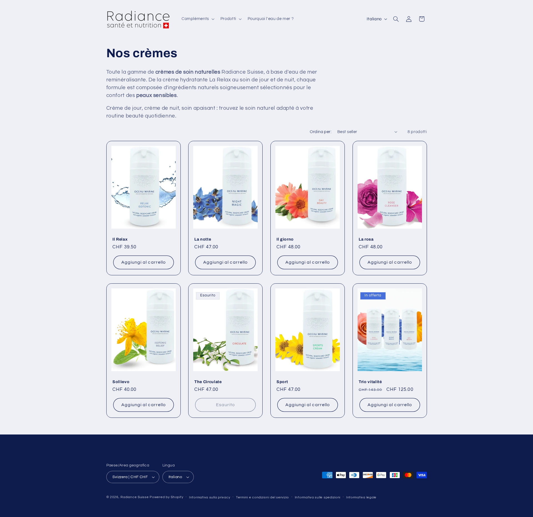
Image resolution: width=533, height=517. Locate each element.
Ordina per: (320, 132)
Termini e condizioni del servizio (262, 497)
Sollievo (120, 381)
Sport (282, 381)
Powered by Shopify (166, 497)
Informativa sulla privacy (209, 497)
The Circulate (208, 381)
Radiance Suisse (134, 497)
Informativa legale (361, 497)
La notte (202, 239)
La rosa (366, 239)
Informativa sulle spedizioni (318, 497)
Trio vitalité (370, 381)
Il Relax (119, 239)
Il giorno (285, 239)
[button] (197, 19)
